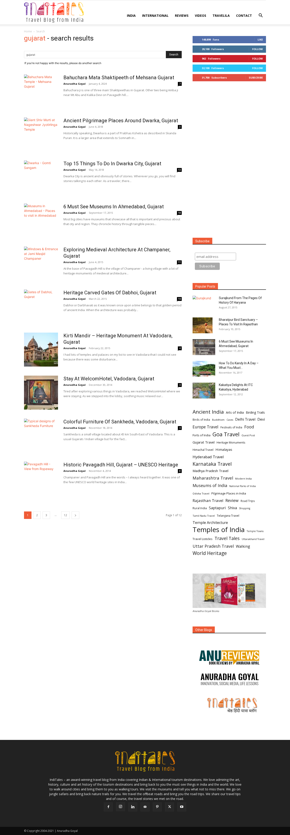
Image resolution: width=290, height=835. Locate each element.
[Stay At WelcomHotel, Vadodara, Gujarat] (41, 393)
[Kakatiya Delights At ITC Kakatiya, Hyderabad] (204, 390)
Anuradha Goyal (74, 83)
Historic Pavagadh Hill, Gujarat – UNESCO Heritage (120, 465)
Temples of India (219, 529)
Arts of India (235, 412)
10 (179, 298)
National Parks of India (242, 486)
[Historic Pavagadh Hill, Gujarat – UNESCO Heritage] (41, 479)
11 (179, 262)
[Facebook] (108, 806)
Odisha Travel (201, 493)
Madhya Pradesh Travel (210, 470)
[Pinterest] (157, 806)
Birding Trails (255, 412)
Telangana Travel (228, 516)
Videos (200, 15)
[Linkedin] (132, 806)
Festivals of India (231, 427)
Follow (257, 49)
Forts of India (201, 435)
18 (179, 212)
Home (28, 31)
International (155, 15)
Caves (230, 419)
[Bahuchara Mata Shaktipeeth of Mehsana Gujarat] (41, 91)
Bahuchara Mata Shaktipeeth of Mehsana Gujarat (118, 77)
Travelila (221, 15)
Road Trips (248, 501)
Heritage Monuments (231, 442)
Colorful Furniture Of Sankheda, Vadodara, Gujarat (119, 422)
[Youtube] (181, 806)
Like (260, 39)
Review (232, 500)
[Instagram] (120, 806)
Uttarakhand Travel (253, 539)
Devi (261, 419)
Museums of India (210, 485)
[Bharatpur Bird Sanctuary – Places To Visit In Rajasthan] (203, 325)
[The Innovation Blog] (229, 679)
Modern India (243, 478)
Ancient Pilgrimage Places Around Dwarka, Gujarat (120, 120)
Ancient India (208, 411)
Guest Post (248, 435)
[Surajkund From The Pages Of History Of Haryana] (204, 302)
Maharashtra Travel (213, 477)
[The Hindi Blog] (229, 705)
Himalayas (223, 449)
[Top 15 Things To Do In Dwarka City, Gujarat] (41, 177)
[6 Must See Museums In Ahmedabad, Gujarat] (41, 221)
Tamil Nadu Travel (204, 515)
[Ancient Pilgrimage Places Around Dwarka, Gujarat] (41, 134)
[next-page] (75, 515)
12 (65, 515)
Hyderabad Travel (208, 456)
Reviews (181, 15)
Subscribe (256, 77)
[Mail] (145, 806)
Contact (244, 15)
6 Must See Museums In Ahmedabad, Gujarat (113, 206)
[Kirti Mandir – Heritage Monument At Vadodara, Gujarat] (41, 350)
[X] (169, 806)
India (131, 15)
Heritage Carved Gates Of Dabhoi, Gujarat (109, 292)
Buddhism (218, 419)
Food (249, 427)
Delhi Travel (245, 419)
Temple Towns (255, 531)
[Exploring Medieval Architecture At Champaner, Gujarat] (41, 264)
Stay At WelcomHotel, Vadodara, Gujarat (108, 379)
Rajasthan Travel (208, 500)
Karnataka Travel (212, 463)
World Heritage (210, 553)
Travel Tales (227, 538)
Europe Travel (205, 427)
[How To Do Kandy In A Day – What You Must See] (204, 369)
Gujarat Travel (204, 442)
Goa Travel (226, 434)
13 (179, 169)
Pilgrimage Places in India (228, 493)
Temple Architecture (210, 522)
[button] (260, 16)
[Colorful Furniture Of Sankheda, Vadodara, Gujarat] (41, 436)
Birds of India (201, 419)
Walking (243, 546)
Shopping (244, 508)
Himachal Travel (203, 450)
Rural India (200, 508)
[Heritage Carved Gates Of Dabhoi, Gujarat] (41, 307)
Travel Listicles (203, 539)
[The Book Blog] (229, 653)
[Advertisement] (229, 160)
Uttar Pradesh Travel (213, 546)
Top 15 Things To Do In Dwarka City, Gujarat (112, 163)
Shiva (232, 508)
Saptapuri (217, 508)
